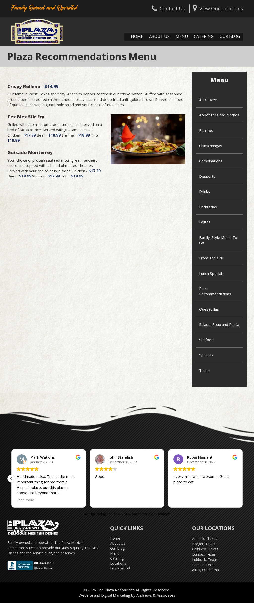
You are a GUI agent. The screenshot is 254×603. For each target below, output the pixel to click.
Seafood (206, 339)
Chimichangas (210, 145)
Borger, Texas (203, 543)
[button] (11, 478)
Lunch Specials (211, 273)
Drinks (204, 191)
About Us (159, 36)
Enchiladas (208, 206)
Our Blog (230, 36)
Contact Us (172, 8)
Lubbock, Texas (205, 559)
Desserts (207, 176)
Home (137, 36)
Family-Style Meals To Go (218, 240)
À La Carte (208, 99)
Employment (120, 568)
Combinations (210, 160)
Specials (206, 355)
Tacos (204, 370)
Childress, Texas (205, 549)
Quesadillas (209, 309)
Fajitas (204, 221)
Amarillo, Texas (204, 538)
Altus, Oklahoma (205, 570)
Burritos (206, 130)
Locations (118, 563)
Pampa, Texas (203, 564)
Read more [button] (25, 500)
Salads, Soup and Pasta (219, 324)
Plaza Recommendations (215, 291)
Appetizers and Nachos (219, 114)
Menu (182, 36)
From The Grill (211, 257)
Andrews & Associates (155, 595)
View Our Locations (221, 8)
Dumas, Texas (204, 554)
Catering (204, 36)
